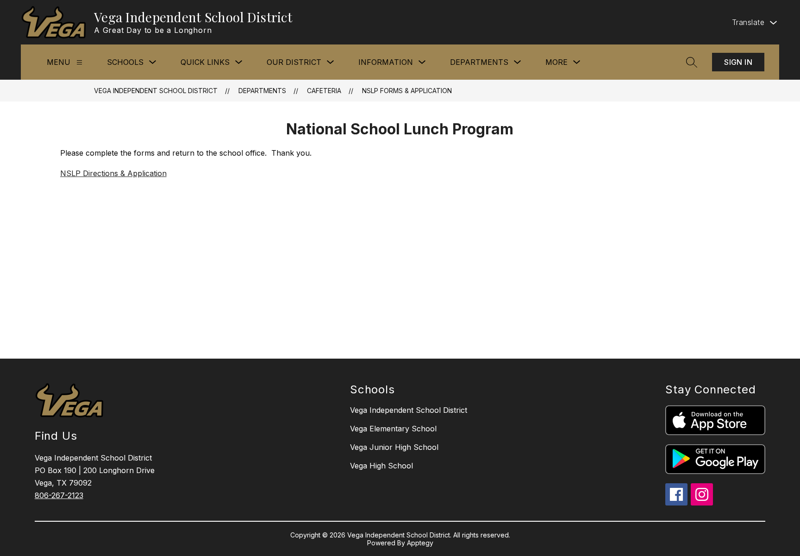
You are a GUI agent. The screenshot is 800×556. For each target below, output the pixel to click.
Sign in (738, 62)
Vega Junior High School (394, 447)
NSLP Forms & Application (407, 91)
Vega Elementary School (393, 428)
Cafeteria (324, 91)
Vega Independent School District (156, 91)
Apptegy (420, 543)
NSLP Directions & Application (113, 173)
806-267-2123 (59, 495)
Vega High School (381, 465)
